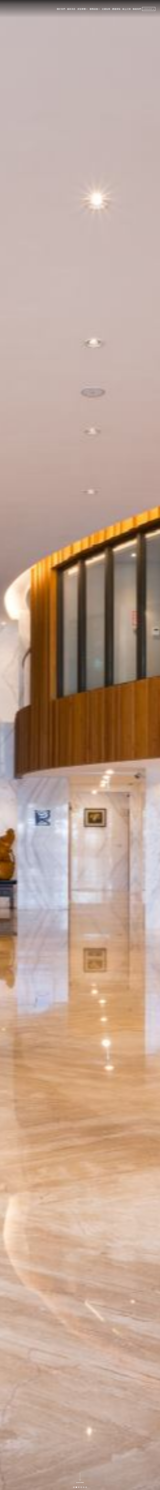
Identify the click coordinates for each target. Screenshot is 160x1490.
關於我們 (61, 8)
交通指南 (106, 8)
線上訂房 (126, 8)
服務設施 (94, 8)
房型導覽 (81, 8)
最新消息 (71, 8)
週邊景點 (116, 8)
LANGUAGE (147, 9)
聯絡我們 (137, 8)
